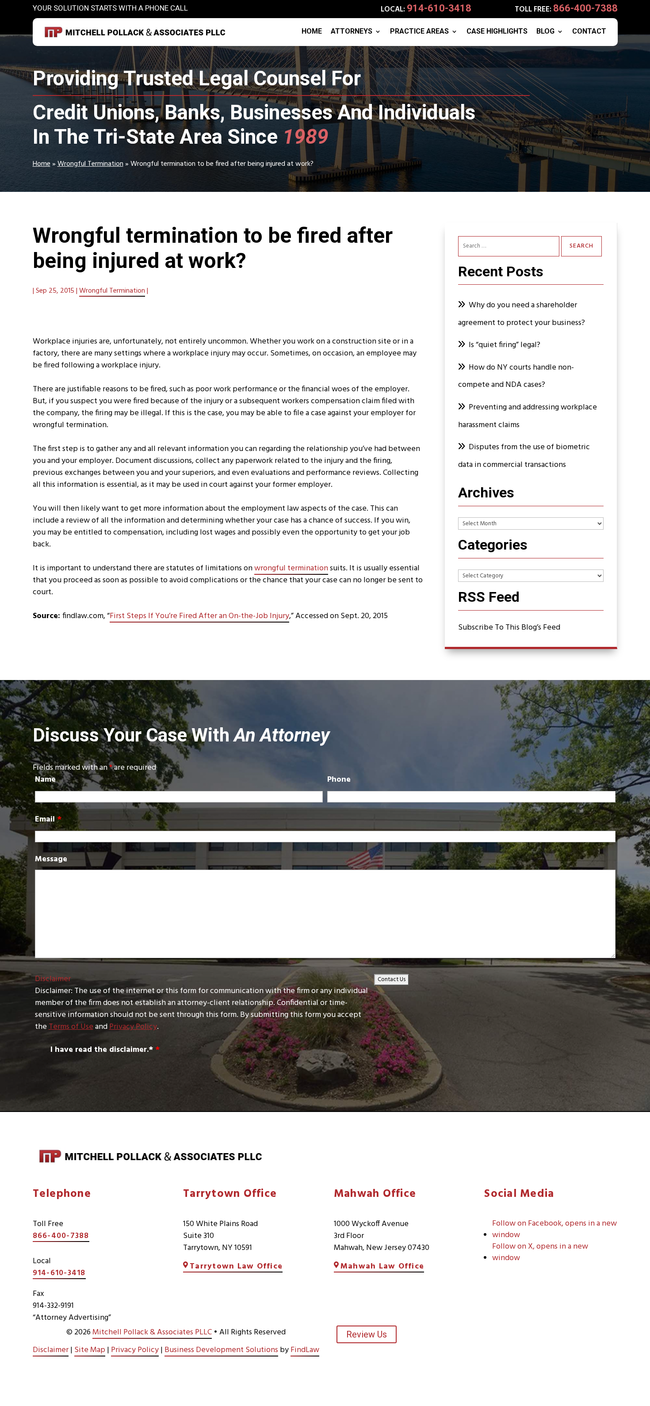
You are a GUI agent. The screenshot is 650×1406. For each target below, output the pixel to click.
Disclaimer (53, 979)
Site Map (89, 1350)
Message (51, 859)
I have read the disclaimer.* (105, 1050)
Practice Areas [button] (419, 31)
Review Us (366, 1334)
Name (45, 779)
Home (312, 31)
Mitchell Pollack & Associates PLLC (152, 1332)
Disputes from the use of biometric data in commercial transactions (524, 456)
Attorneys (351, 31)
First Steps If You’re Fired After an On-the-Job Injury (199, 616)
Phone (339, 779)
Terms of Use (71, 1026)
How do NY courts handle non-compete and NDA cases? (516, 376)
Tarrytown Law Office (236, 1266)
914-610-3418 (439, 8)
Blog (545, 31)
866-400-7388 (585, 8)
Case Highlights (497, 31)
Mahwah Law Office (382, 1266)
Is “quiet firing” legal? (504, 345)
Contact (589, 31)
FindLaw (305, 1350)
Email (48, 819)
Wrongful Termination (112, 291)
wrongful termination (291, 568)
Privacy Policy (133, 1026)
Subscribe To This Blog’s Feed (509, 627)
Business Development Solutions (221, 1350)
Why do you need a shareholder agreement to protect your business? (522, 314)
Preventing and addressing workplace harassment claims (527, 416)
